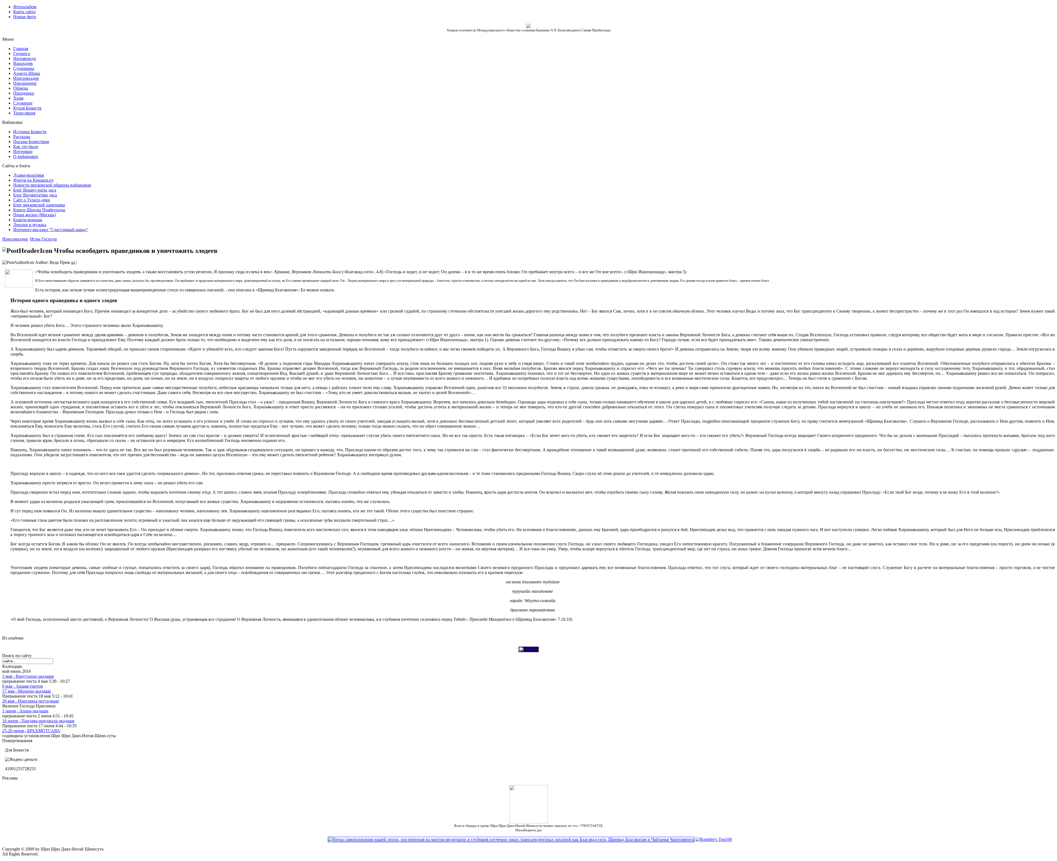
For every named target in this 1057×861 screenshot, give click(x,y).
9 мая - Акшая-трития (22, 686)
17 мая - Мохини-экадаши (26, 691)
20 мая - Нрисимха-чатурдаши (30, 701)
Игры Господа (43, 239)
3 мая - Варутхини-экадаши (28, 676)
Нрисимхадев (15, 239)
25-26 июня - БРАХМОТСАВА (31, 730)
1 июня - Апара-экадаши (25, 711)
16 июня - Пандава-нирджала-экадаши (38, 720)
